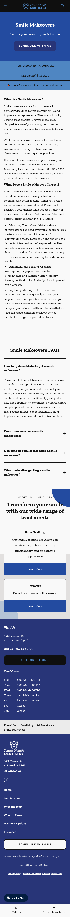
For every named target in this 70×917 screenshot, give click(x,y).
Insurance (10, 831)
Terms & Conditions (32, 873)
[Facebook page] (6, 780)
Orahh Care (56, 873)
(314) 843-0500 (39, 75)
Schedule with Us (35, 45)
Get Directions (35, 660)
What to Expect (14, 815)
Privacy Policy (14, 873)
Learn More (35, 569)
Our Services (12, 798)
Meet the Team (13, 806)
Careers (46, 873)
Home (8, 789)
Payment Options (15, 823)
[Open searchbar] (62, 6)
